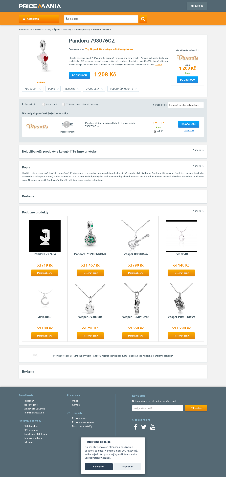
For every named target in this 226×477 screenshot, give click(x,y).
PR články (29, 400)
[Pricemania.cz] (40, 6)
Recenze (70, 89)
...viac (159, 64)
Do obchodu (187, 79)
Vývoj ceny (92, 89)
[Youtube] (153, 428)
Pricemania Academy (83, 422)
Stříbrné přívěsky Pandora (87, 355)
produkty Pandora (127, 355)
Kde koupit (31, 89)
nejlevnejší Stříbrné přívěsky (158, 355)
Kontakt (76, 404)
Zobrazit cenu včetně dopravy (82, 104)
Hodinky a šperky (43, 29)
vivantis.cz (189, 130)
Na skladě (51, 104)
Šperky (57, 29)
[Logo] (187, 57)
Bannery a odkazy (33, 438)
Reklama (28, 442)
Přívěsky (67, 29)
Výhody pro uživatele (34, 408)
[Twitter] (143, 428)
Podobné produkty (121, 89)
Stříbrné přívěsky (82, 29)
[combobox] (186, 105)
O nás (75, 400)
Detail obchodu (67, 132)
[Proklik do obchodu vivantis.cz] (37, 126)
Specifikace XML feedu (35, 434)
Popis (51, 89)
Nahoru (197, 150)
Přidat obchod (31, 426)
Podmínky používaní (34, 412)
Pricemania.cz (25, 29)
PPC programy (31, 430)
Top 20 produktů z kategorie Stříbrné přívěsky (109, 49)
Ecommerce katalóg (82, 426)
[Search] (143, 19)
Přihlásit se (197, 6)
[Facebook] (135, 428)
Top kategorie (31, 404)
